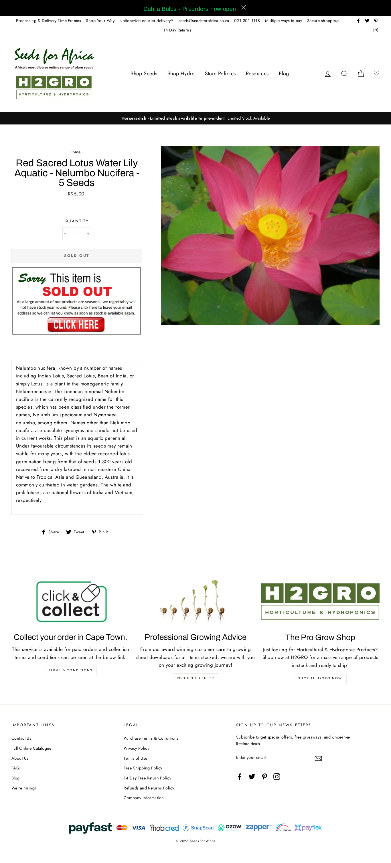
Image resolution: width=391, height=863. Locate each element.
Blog (284, 73)
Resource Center (195, 678)
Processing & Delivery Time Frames (48, 20)
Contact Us (21, 738)
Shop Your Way (100, 20)
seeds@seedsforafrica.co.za (204, 20)
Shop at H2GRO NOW (320, 678)
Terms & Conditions (71, 670)
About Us (19, 758)
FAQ (15, 768)
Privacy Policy (136, 748)
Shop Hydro (181, 73)
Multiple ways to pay (283, 20)
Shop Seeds (144, 73)
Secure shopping (323, 20)
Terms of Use (135, 758)
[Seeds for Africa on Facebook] (239, 776)
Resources (257, 73)
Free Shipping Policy (143, 768)
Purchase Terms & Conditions (151, 738)
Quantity (77, 221)
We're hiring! (23, 788)
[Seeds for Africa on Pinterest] (264, 776)
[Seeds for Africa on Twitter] (251, 776)
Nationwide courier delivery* (146, 20)
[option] (195, 118)
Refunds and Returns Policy (149, 788)
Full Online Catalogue (31, 748)
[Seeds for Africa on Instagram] (276, 776)
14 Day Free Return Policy (147, 778)
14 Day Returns (177, 30)
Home (75, 152)
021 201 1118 (247, 20)
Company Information (144, 798)
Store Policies (220, 73)
